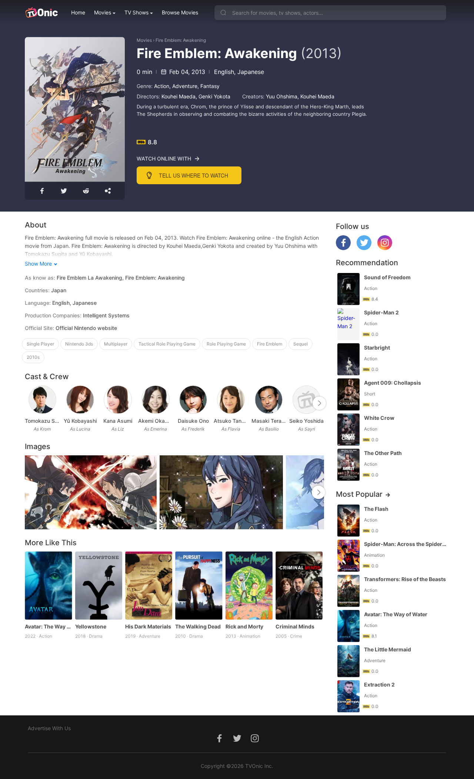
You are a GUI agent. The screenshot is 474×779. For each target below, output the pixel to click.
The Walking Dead (198, 626)
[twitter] (364, 248)
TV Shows (136, 12)
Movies (102, 12)
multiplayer (115, 344)
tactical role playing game (167, 344)
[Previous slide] (29, 403)
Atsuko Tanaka (231, 421)
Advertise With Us (49, 728)
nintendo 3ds (79, 344)
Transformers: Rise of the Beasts (405, 579)
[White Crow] (348, 430)
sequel (300, 344)
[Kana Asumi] (117, 399)
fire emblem (269, 344)
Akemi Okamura (155, 421)
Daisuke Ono (193, 421)
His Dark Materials (148, 626)
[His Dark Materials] (148, 586)
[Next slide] (319, 403)
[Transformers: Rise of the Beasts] (348, 591)
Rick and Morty (244, 626)
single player (40, 344)
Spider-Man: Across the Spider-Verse (406, 544)
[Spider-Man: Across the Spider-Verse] (348, 556)
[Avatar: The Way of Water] (48, 586)
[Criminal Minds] (299, 586)
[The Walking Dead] (198, 586)
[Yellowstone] (98, 586)
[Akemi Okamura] (155, 399)
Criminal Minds (295, 626)
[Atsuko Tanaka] (231, 399)
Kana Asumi (117, 421)
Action (161, 86)
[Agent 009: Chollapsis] (348, 394)
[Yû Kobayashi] (80, 399)
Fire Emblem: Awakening (181, 40)
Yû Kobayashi (80, 421)
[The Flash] (348, 521)
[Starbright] (348, 359)
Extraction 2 (379, 684)
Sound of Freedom (387, 277)
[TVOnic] (41, 12)
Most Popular (359, 494)
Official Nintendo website (86, 328)
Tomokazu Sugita (42, 421)
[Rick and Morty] (249, 586)
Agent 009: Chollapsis (392, 383)
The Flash (376, 509)
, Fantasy (208, 86)
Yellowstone (90, 626)
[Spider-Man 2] (348, 324)
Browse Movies (180, 12)
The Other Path (383, 453)
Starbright (377, 347)
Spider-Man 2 (381, 312)
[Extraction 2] (348, 696)
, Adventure (183, 86)
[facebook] (343, 248)
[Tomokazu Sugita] (42, 399)
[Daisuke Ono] (193, 399)
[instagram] (384, 248)
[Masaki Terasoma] (269, 399)
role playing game (226, 344)
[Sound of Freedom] (348, 289)
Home (78, 12)
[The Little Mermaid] (348, 661)
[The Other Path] (348, 465)
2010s (33, 357)
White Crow (379, 418)
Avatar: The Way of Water (48, 626)
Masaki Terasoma (268, 421)
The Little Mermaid (387, 649)
